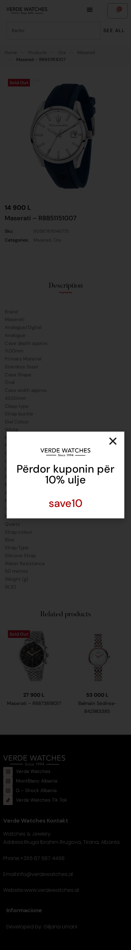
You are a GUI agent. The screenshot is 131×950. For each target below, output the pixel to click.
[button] (113, 441)
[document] (65, 475)
